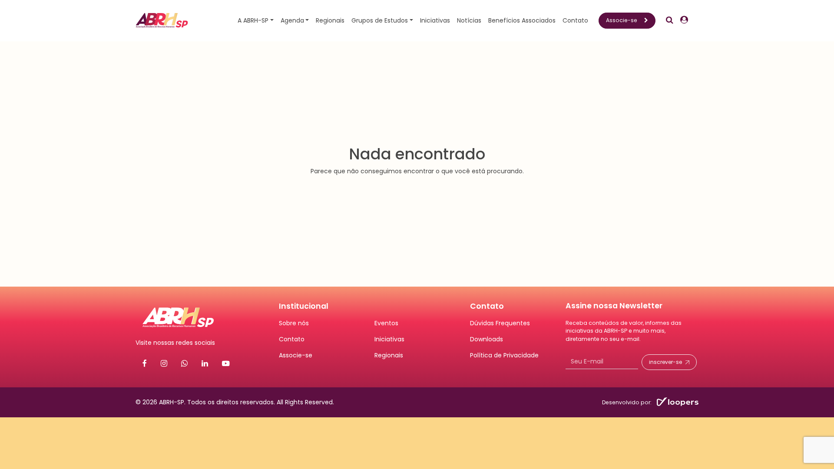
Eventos (386, 323)
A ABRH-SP (253, 20)
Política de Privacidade (504, 355)
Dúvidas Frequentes (500, 323)
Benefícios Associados (522, 20)
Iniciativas (435, 20)
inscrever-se (665, 362)
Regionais (330, 20)
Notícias (469, 20)
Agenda (292, 20)
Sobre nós (294, 323)
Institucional (303, 306)
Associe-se (621, 20)
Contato (575, 20)
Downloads (486, 339)
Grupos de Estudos (379, 20)
